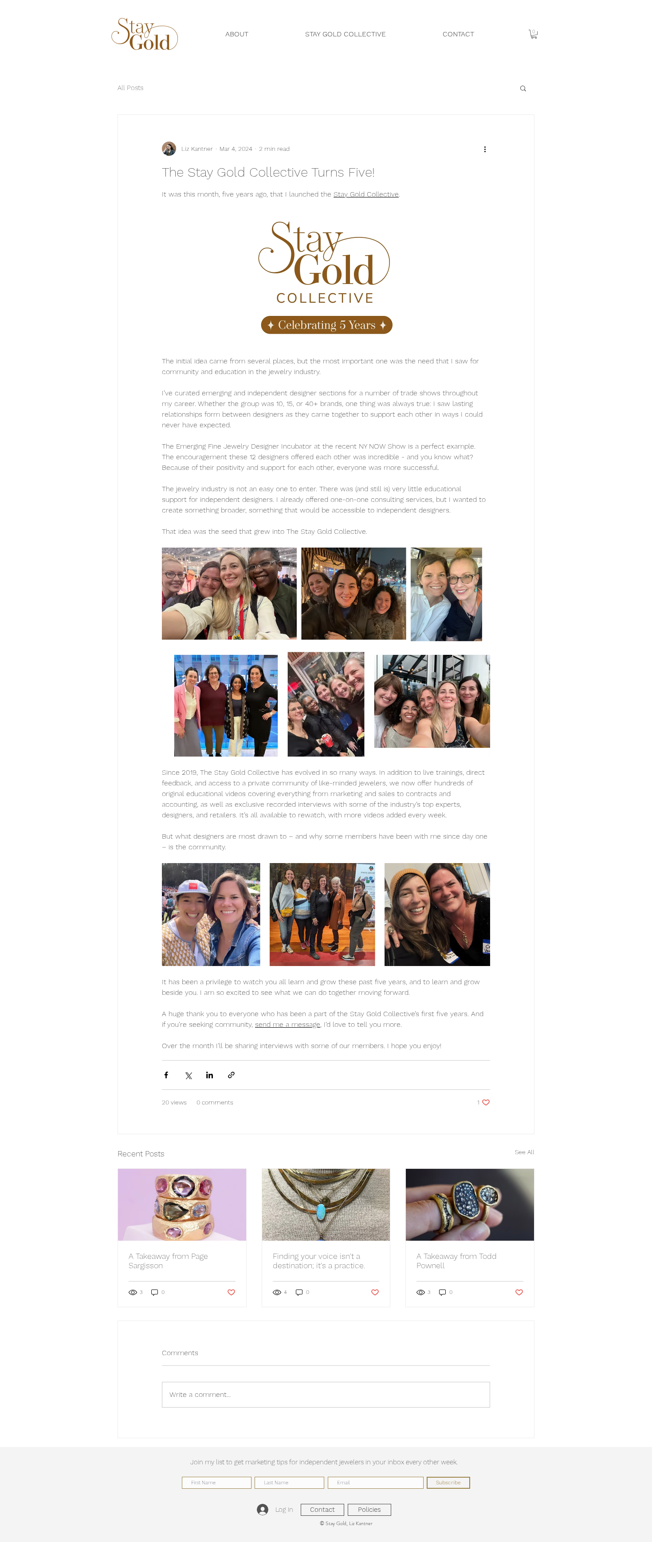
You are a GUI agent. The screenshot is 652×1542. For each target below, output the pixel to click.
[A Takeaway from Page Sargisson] (182, 1205)
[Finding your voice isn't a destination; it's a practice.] (326, 1205)
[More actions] (484, 148)
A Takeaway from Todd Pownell (456, 1260)
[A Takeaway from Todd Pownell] (470, 1205)
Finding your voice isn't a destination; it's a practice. (319, 1260)
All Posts (130, 88)
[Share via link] (231, 1075)
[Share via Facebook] (166, 1075)
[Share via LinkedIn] (209, 1075)
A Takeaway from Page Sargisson (168, 1260)
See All (524, 1152)
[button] (534, 34)
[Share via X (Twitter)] (188, 1075)
